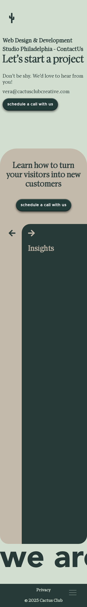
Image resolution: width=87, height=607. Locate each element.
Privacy (43, 590)
